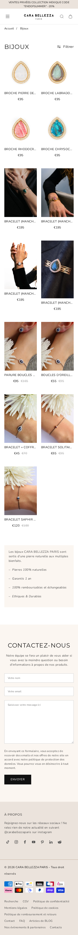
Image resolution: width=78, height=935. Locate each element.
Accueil (9, 29)
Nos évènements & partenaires (25, 927)
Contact (9, 921)
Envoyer (18, 779)
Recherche (11, 901)
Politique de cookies (44, 908)
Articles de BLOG (40, 921)
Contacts (56, 927)
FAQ (22, 921)
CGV (26, 901)
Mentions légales (15, 908)
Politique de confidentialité (51, 901)
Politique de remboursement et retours (30, 914)
